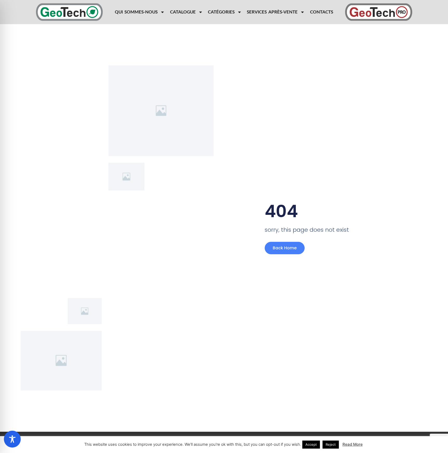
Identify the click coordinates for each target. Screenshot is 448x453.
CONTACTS (321, 12)
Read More (352, 444)
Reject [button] (331, 444)
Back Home (285, 248)
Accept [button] (311, 444)
